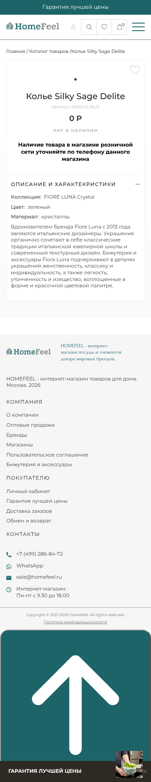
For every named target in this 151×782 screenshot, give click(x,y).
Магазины (19, 445)
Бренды (16, 435)
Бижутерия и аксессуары (39, 465)
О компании (22, 415)
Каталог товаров (49, 51)
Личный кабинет (28, 491)
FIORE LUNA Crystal (69, 197)
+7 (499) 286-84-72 (39, 554)
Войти (74, 26)
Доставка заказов (29, 511)
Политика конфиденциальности (75, 622)
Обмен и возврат (28, 521)
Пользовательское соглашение (47, 455)
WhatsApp (29, 566)
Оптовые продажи (30, 425)
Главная (15, 51)
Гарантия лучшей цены (37, 501)
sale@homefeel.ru (39, 577)
